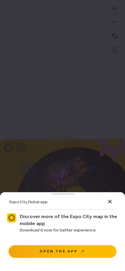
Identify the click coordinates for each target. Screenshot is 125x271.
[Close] (110, 202)
